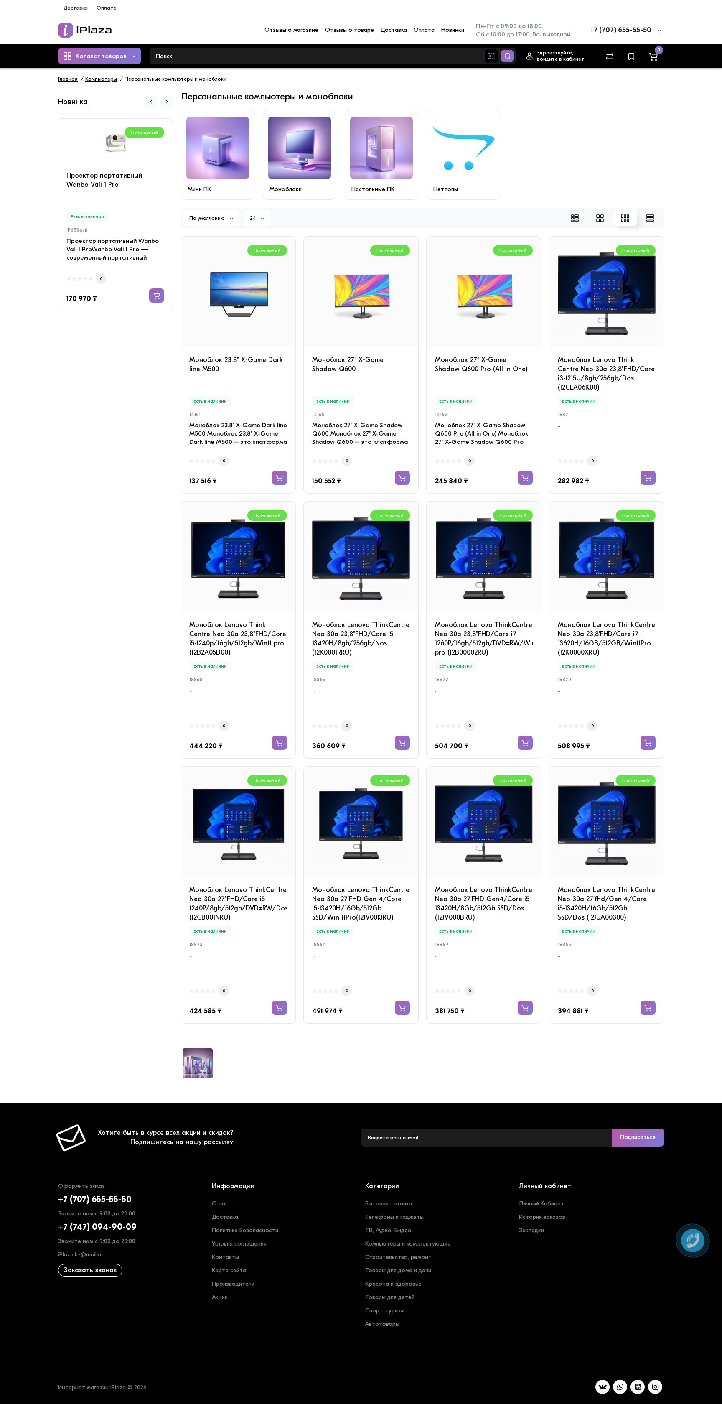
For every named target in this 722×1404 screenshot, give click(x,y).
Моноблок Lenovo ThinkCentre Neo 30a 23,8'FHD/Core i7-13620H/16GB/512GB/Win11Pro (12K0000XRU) (606, 638)
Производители (233, 1283)
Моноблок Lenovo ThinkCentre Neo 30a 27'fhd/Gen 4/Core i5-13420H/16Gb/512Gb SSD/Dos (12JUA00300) (606, 903)
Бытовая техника (388, 1203)
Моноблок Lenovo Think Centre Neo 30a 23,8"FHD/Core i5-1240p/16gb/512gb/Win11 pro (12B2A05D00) (237, 638)
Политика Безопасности (245, 1230)
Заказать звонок (90, 1270)
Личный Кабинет (541, 1203)
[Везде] (491, 56)
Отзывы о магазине (291, 29)
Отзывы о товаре (349, 29)
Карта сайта (229, 1270)
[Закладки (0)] (631, 56)
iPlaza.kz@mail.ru (80, 1254)
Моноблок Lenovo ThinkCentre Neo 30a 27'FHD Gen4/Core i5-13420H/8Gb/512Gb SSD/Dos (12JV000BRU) (483, 903)
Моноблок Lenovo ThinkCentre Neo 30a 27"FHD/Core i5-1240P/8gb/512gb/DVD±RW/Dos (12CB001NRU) (238, 903)
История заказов (542, 1217)
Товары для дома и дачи (398, 1270)
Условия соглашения (239, 1243)
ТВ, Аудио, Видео (388, 1230)
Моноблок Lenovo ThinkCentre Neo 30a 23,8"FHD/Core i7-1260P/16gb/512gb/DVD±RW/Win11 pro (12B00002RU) (484, 638)
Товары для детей (389, 1297)
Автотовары (382, 1324)
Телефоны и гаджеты (394, 1217)
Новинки (452, 29)
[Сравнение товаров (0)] (609, 56)
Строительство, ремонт (398, 1257)
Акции (220, 1297)
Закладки (531, 1230)
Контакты (225, 1257)
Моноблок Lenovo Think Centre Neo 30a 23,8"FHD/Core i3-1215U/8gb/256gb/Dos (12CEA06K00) (606, 373)
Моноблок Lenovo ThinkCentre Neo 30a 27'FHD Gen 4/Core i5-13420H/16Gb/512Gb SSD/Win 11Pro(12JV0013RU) (360, 903)
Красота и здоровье (393, 1283)
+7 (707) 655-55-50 (620, 30)
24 (253, 218)
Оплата (107, 8)
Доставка (76, 8)
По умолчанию (207, 218)
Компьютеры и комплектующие (408, 1243)
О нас (220, 1203)
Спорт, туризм (384, 1310)
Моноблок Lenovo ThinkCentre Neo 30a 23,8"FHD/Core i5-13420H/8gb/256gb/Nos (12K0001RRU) (360, 638)
